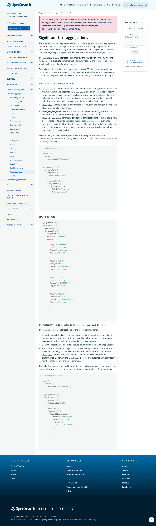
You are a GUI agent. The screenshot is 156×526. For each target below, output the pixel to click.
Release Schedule (74, 470)
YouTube (126, 478)
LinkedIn (126, 474)
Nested (13, 152)
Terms (12, 176)
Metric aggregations (16, 89)
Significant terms (17, 168)
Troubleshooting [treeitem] (14, 225)
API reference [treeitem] (12, 220)
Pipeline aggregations (17, 180)
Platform (71, 5)
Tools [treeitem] (9, 214)
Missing (13, 148)
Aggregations (43, 13)
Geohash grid (15, 125)
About (63, 5)
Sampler (13, 164)
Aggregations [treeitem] (12, 84)
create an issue (137, 69)
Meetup (125, 483)
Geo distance (15, 121)
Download (117, 5)
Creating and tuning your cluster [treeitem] (17, 197)
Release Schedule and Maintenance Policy (61, 28)
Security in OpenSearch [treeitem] (16, 63)
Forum (13, 470)
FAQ (68, 478)
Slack (13, 478)
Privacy (69, 491)
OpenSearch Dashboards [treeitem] (17, 57)
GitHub (14, 474)
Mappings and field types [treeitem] (17, 68)
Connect (126, 466)
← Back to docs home (15, 23)
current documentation (101, 22)
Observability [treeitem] (12, 209)
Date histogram (16, 101)
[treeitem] (32, 36)
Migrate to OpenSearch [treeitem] (16, 47)
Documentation (97, 5)
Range (12, 156)
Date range (14, 105)
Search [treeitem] (10, 185)
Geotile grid (14, 133)
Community (82, 5)
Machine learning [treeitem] (14, 190)
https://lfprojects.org (87, 519)
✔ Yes (129, 28)
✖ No (140, 28)
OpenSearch (19, 5)
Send (135, 51)
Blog (108, 5)
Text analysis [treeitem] (12, 74)
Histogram (14, 140)
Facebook (126, 487)
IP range (13, 144)
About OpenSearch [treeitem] (14, 36)
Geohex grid (15, 129)
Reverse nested (16, 160)
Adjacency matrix (17, 97)
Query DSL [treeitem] (11, 79)
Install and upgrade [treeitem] (15, 41)
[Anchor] (56, 217)
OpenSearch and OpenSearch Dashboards (17, 15)
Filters (12, 117)
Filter (12, 113)
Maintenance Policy (75, 474)
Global (12, 137)
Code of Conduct (18, 466)
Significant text (16, 172)
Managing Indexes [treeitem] (14, 52)
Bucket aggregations (16, 93)
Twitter (125, 470)
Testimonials (72, 483)
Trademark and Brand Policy (78, 487)
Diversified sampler (18, 109)
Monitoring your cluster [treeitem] (17, 203)
